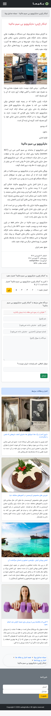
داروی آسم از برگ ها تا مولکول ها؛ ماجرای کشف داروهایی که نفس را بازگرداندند (26, 435)
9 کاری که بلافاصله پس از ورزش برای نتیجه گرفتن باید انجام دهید (27, 623)
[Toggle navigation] (4, 3)
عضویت (44, 695)
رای (9, 290)
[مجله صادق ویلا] (41, 4)
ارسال (44, 375)
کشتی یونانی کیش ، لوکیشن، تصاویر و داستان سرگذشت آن (28, 560)
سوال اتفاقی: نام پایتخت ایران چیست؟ (32, 363)
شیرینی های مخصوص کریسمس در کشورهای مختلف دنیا (28, 495)
